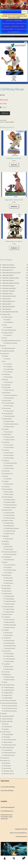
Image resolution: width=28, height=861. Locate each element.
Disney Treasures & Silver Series (9, 703)
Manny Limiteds (9, 491)
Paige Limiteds (8, 546)
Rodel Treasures (9, 583)
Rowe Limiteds (7, 585)
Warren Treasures (9, 468)
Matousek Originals (10, 643)
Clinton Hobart (7, 387)
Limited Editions (9, 322)
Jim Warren (6, 460)
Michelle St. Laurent (8, 520)
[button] (25, 43)
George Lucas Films (8, 332)
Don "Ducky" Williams (9, 403)
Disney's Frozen (7, 400)
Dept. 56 (4, 345)
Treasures (7, 358)
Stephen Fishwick (8, 593)
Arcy (5, 361)
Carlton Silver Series (10, 658)
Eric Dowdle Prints (8, 750)
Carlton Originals (9, 656)
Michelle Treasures (9, 533)
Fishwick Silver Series (10, 601)
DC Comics (6, 724)
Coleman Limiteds (9, 437)
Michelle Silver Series (10, 531)
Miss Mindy (6, 729)
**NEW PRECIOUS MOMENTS (7, 29)
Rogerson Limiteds (9, 619)
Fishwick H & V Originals (11, 343)
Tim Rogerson (7, 617)
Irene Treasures (9, 431)
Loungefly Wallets (8, 698)
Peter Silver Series (9, 559)
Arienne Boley (7, 374)
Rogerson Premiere (9, 622)
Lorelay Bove (7, 486)
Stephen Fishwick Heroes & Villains (12, 340)
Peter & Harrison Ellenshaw (10, 551)
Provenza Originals (10, 515)
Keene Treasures (9, 484)
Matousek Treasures (10, 648)
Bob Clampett (7, 763)
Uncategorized (5, 758)
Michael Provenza (8, 510)
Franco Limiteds (9, 444)
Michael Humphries (8, 497)
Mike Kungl (6, 536)
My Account (4, 858)
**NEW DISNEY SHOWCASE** (8, 285)
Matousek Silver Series (10, 645)
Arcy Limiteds (8, 364)
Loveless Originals (9, 611)
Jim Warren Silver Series (11, 463)
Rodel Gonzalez (7, 575)
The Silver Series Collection (10, 711)
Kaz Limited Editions (10, 564)
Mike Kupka (6, 541)
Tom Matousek (7, 638)
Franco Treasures (9, 447)
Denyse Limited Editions (11, 395)
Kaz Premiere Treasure (10, 570)
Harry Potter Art (7, 768)
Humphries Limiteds (10, 499)
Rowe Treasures (7, 591)
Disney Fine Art (9, 20)
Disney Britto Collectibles (8, 351)
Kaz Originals (8, 567)
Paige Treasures (9, 549)
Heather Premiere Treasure (11, 424)
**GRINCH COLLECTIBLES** (8, 265)
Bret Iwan (6, 379)
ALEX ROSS (7, 319)
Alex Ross (6, 356)
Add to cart (5, 113)
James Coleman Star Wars (10, 739)
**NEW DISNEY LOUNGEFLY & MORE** (10, 278)
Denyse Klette (7, 392)
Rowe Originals (7, 588)
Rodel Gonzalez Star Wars (10, 744)
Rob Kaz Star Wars (8, 742)
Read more (14, 164)
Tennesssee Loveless (9, 606)
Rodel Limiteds (9, 578)
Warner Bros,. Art (6, 760)
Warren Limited (9, 465)
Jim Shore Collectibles (7, 718)
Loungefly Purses (8, 695)
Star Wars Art (8, 335)
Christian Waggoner (8, 734)
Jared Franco (7, 442)
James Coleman (7, 434)
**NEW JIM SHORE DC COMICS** (9, 296)
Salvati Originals (9, 455)
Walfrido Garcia (7, 674)
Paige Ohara (6, 544)
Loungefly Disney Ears (9, 690)
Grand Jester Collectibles (8, 716)
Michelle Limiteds (9, 523)
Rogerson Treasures (10, 627)
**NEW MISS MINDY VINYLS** (8, 301)
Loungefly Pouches (8, 692)
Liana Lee (6, 476)
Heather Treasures (9, 426)
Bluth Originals (9, 635)
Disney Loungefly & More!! (14, 32)
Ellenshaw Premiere (10, 416)
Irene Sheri (6, 429)
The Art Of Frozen (8, 614)
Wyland (5, 682)
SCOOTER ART (8, 327)
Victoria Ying (7, 671)
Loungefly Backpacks (9, 687)
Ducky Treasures (9, 405)
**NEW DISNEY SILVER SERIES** (9, 288)
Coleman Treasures (10, 439)
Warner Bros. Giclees (8, 771)
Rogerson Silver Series (10, 624)
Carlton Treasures (9, 661)
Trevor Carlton (7, 651)
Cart (22, 857)
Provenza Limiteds (9, 512)
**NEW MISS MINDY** (7, 304)
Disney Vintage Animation (10, 330)
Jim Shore (22, 26)
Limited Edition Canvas (9, 755)
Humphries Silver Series (11, 504)
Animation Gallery (18, 20)
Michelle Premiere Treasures (12, 528)
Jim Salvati (6, 450)
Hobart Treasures (9, 390)
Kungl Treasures (9, 538)
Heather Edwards (8, 418)
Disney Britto (7, 26)
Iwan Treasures (9, 382)
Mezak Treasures (9, 669)
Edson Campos (7, 408)
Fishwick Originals (9, 598)
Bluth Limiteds (8, 632)
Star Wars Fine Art (6, 731)
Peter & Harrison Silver (10, 554)
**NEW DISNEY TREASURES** (8, 291)
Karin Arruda (7, 471)
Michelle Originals (9, 525)
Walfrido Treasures (10, 679)
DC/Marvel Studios (8, 317)
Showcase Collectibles (7, 721)
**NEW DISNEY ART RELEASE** (9, 267)
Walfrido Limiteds (9, 677)
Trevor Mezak (7, 664)
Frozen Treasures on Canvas (10, 708)
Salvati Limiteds (9, 452)
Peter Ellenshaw (7, 557)
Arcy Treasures (8, 371)
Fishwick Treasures (10, 604)
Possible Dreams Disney (9, 348)
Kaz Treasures (8, 572)
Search (14, 858)
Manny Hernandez (8, 489)
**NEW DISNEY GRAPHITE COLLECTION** (11, 272)
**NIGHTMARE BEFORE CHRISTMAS (10, 311)
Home (3, 36)
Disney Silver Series (21, 23)
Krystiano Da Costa (8, 473)
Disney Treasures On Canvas (8, 23)
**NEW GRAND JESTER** (7, 293)
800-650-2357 (11, 16)
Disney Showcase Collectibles (9, 700)
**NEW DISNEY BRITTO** (7, 270)
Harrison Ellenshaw (8, 413)
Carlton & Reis (7, 385)
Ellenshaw (4, 713)
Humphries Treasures (10, 507)
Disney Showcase (15, 26)
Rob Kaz (5, 562)
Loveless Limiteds (9, 609)
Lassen (5, 338)
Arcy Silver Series (9, 369)
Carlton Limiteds (9, 653)
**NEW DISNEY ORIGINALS (8, 280)
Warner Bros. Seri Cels (9, 773)
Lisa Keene (6, 481)
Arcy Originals (8, 366)
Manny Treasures (9, 494)
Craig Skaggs (7, 737)
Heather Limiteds (9, 421)
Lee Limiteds (8, 478)
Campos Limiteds (9, 411)
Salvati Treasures (9, 458)
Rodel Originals (9, 580)
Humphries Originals (10, 502)
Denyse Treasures (9, 398)
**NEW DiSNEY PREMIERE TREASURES (10, 283)
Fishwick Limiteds (9, 596)
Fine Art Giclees (7, 765)
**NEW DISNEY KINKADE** (8, 275)
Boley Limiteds (8, 377)
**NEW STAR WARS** (6, 309)
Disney (5, 325)
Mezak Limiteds (9, 666)
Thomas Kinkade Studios (8, 747)
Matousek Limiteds (10, 640)
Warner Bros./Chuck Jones (21, 29)
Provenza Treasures (10, 518)
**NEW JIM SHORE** (10, 36)
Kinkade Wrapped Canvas (10, 752)
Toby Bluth (6, 630)
